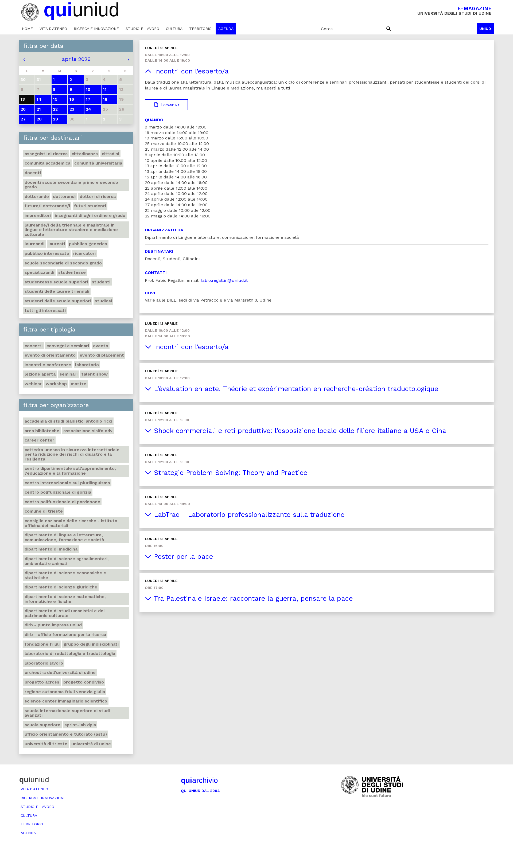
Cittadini (110, 153)
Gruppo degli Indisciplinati (91, 644)
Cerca (327, 28)
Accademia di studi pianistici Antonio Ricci (68, 421)
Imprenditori (38, 215)
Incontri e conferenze (48, 364)
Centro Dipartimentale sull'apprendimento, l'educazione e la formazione (70, 471)
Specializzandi (39, 272)
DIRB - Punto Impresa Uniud (53, 624)
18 (105, 99)
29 (55, 119)
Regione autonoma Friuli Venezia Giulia (65, 691)
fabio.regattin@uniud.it (224, 280)
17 (88, 99)
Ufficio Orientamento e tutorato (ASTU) (66, 734)
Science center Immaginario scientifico (66, 701)
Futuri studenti (90, 205)
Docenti (33, 172)
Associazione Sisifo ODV (87, 430)
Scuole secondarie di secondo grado (63, 263)
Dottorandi (64, 196)
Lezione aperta (40, 374)
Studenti (101, 281)
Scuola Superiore (42, 724)
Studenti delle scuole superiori (58, 300)
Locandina (169, 104)
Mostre (78, 383)
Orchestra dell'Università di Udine (60, 672)
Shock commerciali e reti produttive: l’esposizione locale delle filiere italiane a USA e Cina (298, 431)
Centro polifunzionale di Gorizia (58, 492)
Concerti (33, 345)
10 (88, 89)
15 (55, 99)
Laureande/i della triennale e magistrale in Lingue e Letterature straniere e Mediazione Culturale (71, 229)
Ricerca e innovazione (96, 28)
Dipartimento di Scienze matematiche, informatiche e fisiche (65, 599)
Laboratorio (87, 364)
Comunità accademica (47, 163)
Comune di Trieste (44, 511)
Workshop (56, 383)
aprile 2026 (76, 59)
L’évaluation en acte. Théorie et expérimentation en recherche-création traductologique (294, 389)
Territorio (200, 28)
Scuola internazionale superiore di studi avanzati (67, 713)
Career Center (39, 440)
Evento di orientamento (50, 355)
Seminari (68, 374)
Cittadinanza (85, 153)
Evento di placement (102, 355)
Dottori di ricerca (98, 196)
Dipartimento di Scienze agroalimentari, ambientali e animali (67, 561)
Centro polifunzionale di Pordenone (62, 501)
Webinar (33, 383)
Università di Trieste (46, 743)
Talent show (94, 374)
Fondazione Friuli (42, 644)
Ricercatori (84, 253)
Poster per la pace (182, 556)
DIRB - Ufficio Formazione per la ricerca (65, 634)
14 (39, 99)
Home (27, 28)
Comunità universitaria (98, 163)
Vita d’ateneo (53, 28)
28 (39, 119)
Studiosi (103, 300)
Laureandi (34, 243)
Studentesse (72, 272)
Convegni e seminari (67, 345)
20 (23, 109)
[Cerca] (388, 28)
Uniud (485, 28)
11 (105, 89)
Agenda (226, 28)
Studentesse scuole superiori (56, 281)
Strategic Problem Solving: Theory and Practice (229, 473)
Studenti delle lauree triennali (57, 291)
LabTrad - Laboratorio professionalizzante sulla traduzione (247, 514)
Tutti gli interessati (45, 310)
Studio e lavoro (142, 28)
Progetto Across (42, 682)
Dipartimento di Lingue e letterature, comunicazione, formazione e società (64, 537)
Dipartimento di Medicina (51, 549)
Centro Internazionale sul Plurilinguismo (67, 482)
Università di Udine (91, 743)
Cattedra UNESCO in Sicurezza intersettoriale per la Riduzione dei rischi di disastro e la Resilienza (72, 454)
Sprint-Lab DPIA (80, 724)
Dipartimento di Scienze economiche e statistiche (65, 575)
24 (88, 109)
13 (23, 99)
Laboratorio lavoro (44, 663)
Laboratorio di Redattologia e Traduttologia (70, 653)
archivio (199, 780)
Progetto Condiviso (83, 682)
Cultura (174, 28)
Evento (100, 345)
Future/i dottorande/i (47, 205)
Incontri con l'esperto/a (190, 71)
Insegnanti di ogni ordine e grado (90, 215)
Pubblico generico (88, 243)
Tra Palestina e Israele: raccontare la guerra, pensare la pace (252, 598)
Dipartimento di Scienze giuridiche (61, 587)
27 (23, 119)
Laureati (56, 243)
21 (39, 109)
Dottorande (37, 196)
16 (71, 99)
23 (71, 109)
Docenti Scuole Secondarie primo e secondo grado (71, 185)
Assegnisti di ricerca (46, 153)
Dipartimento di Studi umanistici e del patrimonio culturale (65, 613)
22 (55, 109)
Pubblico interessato (47, 253)
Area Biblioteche (42, 430)
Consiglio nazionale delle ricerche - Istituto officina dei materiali (71, 523)
